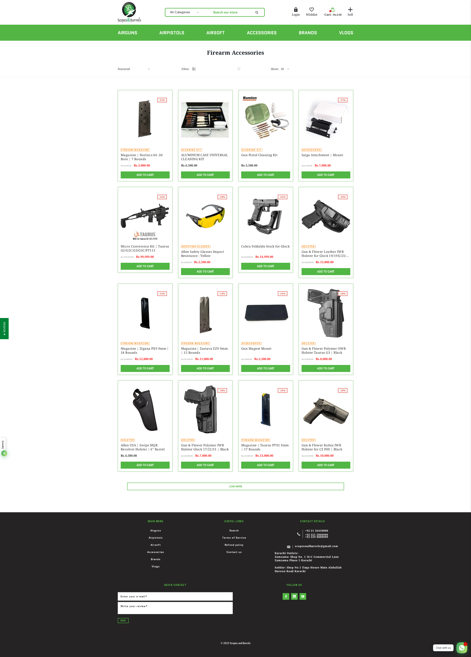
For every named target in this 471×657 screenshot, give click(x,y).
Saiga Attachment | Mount (322, 155)
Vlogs (156, 566)
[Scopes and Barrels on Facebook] (286, 596)
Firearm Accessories (144, 44)
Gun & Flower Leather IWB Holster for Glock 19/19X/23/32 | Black (326, 254)
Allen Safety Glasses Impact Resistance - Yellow (202, 254)
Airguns (155, 530)
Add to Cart (145, 175)
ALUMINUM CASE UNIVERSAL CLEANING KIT (204, 157)
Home (121, 44)
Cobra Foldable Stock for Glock (265, 246)
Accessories (155, 552)
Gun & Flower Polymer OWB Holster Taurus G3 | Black (324, 351)
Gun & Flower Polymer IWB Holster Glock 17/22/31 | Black (205, 447)
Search (234, 530)
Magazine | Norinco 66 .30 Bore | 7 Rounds (142, 157)
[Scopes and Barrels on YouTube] (303, 596)
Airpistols (156, 538)
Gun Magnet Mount (256, 349)
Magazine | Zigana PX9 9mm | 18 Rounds (145, 351)
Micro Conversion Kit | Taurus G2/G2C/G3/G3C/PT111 (145, 248)
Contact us (234, 552)
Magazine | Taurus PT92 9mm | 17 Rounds (265, 447)
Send (123, 620)
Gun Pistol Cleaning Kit (259, 155)
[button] (4, 328)
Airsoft (155, 545)
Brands (155, 559)
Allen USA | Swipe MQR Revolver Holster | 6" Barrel (142, 447)
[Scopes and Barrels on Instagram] (294, 596)
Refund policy (234, 545)
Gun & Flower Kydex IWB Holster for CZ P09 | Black (322, 447)
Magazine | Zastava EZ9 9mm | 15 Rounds (204, 351)
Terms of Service (234, 538)
